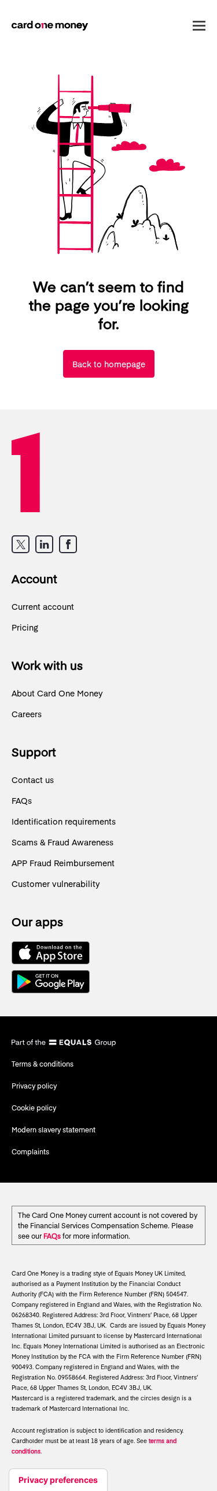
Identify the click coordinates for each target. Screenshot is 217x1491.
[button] (196, 26)
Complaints (30, 1151)
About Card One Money (57, 693)
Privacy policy (34, 1085)
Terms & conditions (42, 1063)
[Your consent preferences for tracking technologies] (58, 1480)
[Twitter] (20, 544)
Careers (27, 714)
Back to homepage (108, 364)
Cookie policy (34, 1107)
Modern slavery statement (53, 1129)
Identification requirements (64, 821)
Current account (43, 606)
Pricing (25, 627)
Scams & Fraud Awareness (62, 842)
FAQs (22, 800)
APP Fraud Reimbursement (63, 862)
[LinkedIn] (44, 544)
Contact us (33, 779)
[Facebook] (68, 544)
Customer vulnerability (56, 883)
